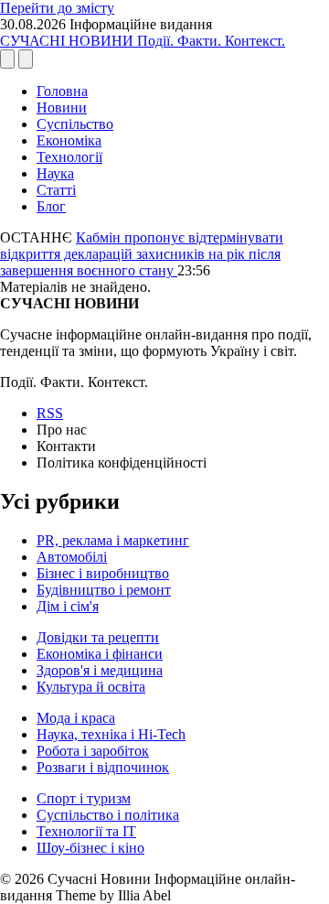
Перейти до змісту (57, 8)
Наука (55, 173)
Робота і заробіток (93, 751)
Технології (69, 157)
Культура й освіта (91, 686)
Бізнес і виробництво (103, 573)
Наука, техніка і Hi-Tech (111, 734)
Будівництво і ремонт (104, 589)
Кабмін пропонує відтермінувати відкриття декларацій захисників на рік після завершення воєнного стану (141, 254)
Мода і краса (76, 718)
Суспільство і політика (108, 815)
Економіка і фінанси (100, 654)
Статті (56, 190)
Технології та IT (86, 831)
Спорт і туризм (84, 798)
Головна (62, 91)
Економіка (69, 140)
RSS (50, 413)
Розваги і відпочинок (103, 767)
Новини (62, 107)
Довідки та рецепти (98, 637)
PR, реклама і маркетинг (113, 540)
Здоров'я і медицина (100, 670)
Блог (51, 206)
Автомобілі (72, 557)
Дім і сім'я (68, 606)
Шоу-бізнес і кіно (90, 848)
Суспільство (75, 124)
